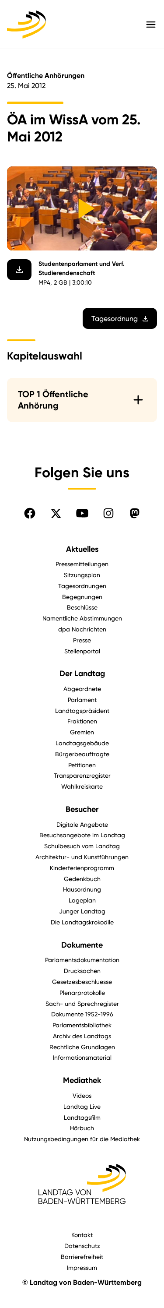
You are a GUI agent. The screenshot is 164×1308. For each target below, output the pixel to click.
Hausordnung (82, 889)
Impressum (82, 1267)
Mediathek (82, 1080)
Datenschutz (82, 1245)
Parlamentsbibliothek (82, 1025)
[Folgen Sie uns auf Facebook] (29, 513)
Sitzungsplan (82, 574)
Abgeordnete (82, 688)
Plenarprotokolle (82, 992)
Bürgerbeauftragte (82, 754)
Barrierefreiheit (82, 1256)
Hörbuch (82, 1128)
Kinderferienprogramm (82, 867)
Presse (82, 640)
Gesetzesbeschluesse (82, 981)
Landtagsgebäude (82, 743)
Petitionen (82, 765)
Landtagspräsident (82, 710)
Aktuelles (82, 549)
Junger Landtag (82, 911)
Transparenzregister (82, 775)
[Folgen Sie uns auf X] (56, 513)
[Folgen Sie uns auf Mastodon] (134, 513)
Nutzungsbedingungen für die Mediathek (82, 1138)
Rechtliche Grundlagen (82, 1047)
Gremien (82, 732)
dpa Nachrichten (82, 629)
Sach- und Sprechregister (82, 1003)
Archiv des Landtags (82, 1036)
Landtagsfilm (82, 1117)
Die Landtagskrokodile (82, 922)
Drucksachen (82, 970)
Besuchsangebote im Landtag (82, 835)
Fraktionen (82, 721)
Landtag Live (82, 1106)
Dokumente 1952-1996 (82, 1014)
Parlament (82, 699)
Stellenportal (82, 651)
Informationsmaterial (82, 1057)
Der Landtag (82, 673)
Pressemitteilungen (82, 564)
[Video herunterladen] (19, 269)
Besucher (82, 809)
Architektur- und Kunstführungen (82, 856)
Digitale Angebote (82, 824)
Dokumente (82, 945)
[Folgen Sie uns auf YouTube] (82, 513)
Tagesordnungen (82, 585)
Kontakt (82, 1234)
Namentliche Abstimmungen (82, 618)
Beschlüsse (82, 607)
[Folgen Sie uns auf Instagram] (108, 513)
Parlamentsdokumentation (82, 959)
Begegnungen (82, 596)
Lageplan (82, 900)
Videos (82, 1095)
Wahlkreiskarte (82, 786)
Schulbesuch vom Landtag (82, 846)
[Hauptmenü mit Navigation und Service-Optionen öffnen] (151, 24)
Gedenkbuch (82, 878)
